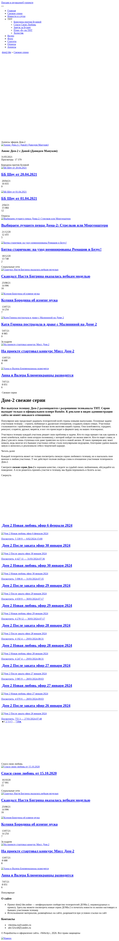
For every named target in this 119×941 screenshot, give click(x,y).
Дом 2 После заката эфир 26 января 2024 (35, 705)
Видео (10, 35)
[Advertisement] (59, 75)
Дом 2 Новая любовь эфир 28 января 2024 (36, 645)
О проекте (27, 2)
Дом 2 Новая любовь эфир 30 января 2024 (36, 565)
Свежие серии (14, 13)
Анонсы (11, 47)
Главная (11, 10)
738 (17, 721)
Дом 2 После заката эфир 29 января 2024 (35, 585)
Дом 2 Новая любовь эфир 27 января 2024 (36, 685)
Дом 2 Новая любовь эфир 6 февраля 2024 (36, 525)
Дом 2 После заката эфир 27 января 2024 (35, 665)
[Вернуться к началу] (6, 938)
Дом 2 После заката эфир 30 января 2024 (35, 545)
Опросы (11, 44)
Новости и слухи (16, 16)
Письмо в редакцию (11, 2)
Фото (10, 38)
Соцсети (11, 41)
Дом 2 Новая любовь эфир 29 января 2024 (36, 605)
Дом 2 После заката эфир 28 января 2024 (35, 625)
